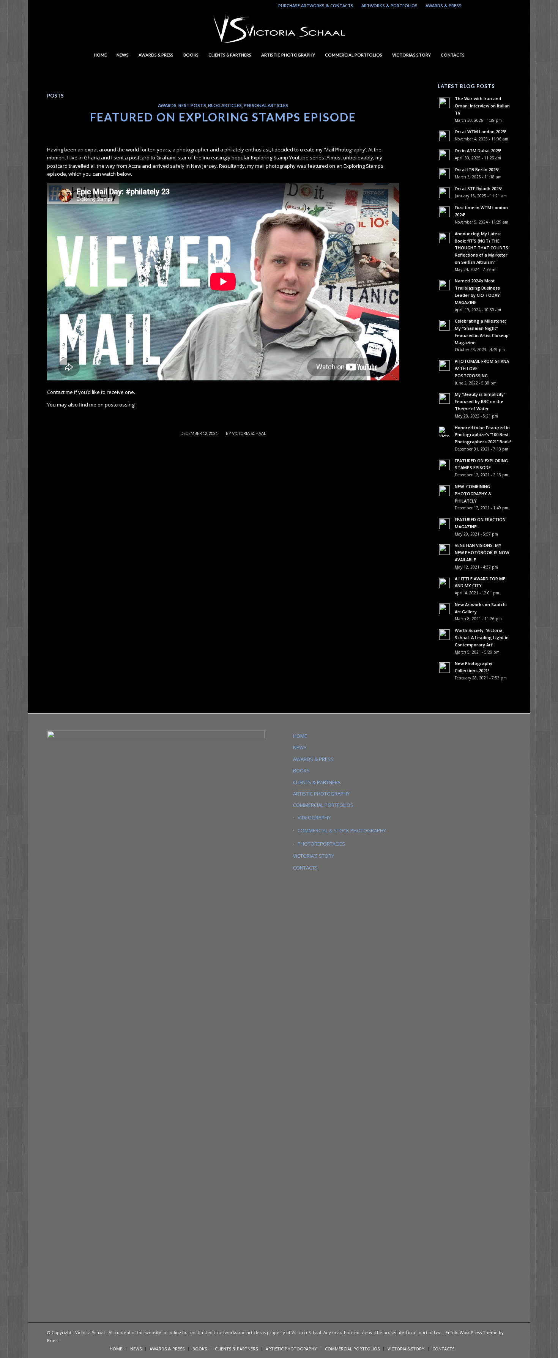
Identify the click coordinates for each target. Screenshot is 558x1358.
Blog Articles (225, 105)
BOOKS (301, 770)
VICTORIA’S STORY (313, 855)
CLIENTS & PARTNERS (317, 782)
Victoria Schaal (249, 433)
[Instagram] (471, 5)
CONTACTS (305, 867)
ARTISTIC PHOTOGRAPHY (321, 793)
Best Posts (192, 105)
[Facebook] (505, 5)
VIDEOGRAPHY (314, 817)
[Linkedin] (482, 5)
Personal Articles (266, 105)
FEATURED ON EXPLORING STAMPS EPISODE (223, 117)
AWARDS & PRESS (444, 5)
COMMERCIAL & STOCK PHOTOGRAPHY (342, 830)
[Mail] (494, 5)
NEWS (300, 747)
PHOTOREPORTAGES (321, 843)
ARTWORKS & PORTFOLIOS (389, 5)
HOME (300, 736)
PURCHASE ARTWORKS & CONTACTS (315, 5)
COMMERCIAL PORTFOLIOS (323, 805)
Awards (167, 105)
